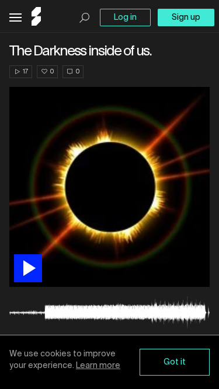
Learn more (98, 366)
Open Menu (15, 17)
